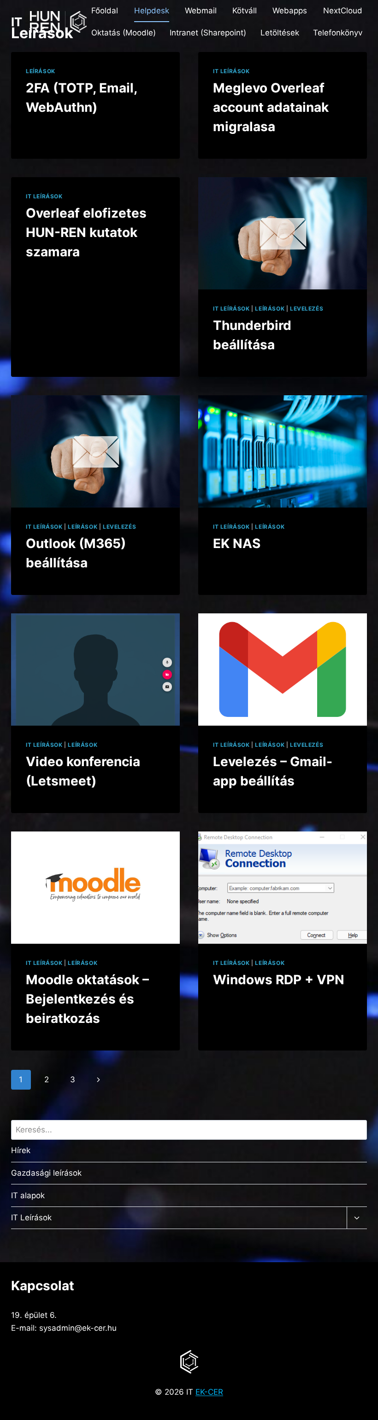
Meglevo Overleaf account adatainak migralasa (271, 107)
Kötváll (244, 10)
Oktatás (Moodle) (123, 32)
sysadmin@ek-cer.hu (78, 1328)
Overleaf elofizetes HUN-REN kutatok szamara (86, 232)
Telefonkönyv (337, 32)
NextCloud (342, 10)
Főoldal (104, 10)
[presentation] (282, 233)
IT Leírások (231, 71)
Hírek (20, 1150)
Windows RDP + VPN (278, 979)
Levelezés (306, 308)
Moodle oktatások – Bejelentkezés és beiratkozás (87, 999)
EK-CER (209, 1392)
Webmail (201, 10)
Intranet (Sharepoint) (208, 32)
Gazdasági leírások (46, 1173)
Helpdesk (151, 10)
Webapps (289, 10)
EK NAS (236, 543)
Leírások (40, 71)
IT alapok (28, 1195)
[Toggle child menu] (357, 1218)
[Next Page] (98, 1079)
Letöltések (279, 32)
